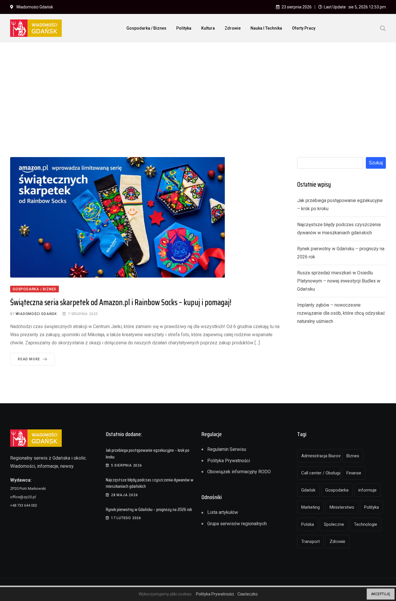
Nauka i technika (266, 28)
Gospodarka (336, 490)
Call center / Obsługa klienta (321, 473)
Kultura (208, 28)
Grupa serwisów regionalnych (237, 523)
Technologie (365, 524)
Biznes (352, 455)
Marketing (310, 507)
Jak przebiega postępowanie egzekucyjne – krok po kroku (147, 453)
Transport (310, 541)
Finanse (353, 473)
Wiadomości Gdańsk (36, 314)
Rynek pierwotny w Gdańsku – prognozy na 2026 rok (149, 509)
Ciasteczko (247, 594)
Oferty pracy (303, 28)
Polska (307, 524)
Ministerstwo (342, 507)
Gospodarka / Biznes (146, 28)
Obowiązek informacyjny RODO (239, 471)
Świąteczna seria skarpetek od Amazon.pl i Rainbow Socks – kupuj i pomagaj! (120, 302)
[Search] (383, 27)
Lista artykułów (222, 512)
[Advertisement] (198, 90)
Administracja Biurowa (321, 455)
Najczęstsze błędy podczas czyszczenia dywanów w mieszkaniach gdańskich (149, 483)
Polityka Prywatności (228, 460)
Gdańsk (308, 490)
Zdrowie (233, 28)
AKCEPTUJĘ (380, 594)
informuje (367, 490)
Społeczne (334, 524)
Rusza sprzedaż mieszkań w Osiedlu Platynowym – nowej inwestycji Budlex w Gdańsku (338, 281)
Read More (29, 359)
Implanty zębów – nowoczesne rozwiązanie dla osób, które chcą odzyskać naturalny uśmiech (341, 313)
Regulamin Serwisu (226, 449)
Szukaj (376, 162)
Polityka (183, 28)
